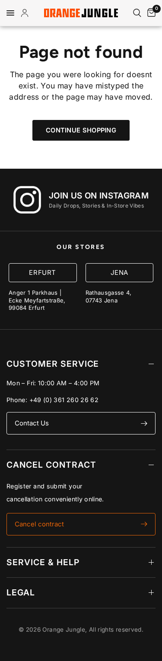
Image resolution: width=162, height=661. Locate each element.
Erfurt (42, 272)
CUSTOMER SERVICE (52, 364)
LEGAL (20, 592)
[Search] (137, 13)
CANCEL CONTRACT (51, 465)
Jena (119, 272)
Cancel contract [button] (39, 524)
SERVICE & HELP (42, 562)
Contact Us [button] (32, 423)
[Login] (26, 13)
